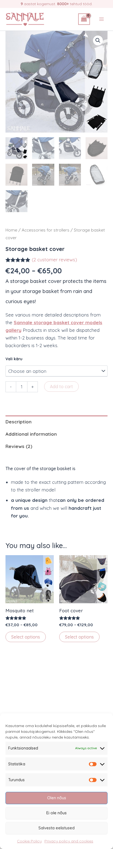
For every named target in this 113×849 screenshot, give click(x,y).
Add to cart (61, 386)
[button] (98, 40)
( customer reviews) (54, 259)
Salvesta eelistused (56, 827)
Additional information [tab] (31, 434)
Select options (25, 637)
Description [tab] (18, 421)
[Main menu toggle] (101, 19)
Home (11, 230)
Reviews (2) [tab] (18, 446)
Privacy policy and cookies (68, 841)
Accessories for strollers (45, 230)
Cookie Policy (29, 841)
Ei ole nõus (56, 812)
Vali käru (13, 358)
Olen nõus (56, 797)
